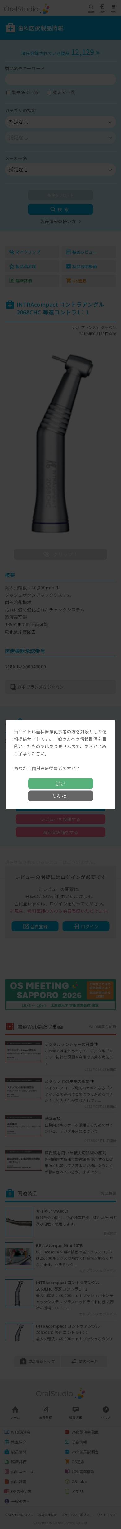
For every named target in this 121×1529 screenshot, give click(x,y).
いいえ (60, 795)
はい (60, 783)
